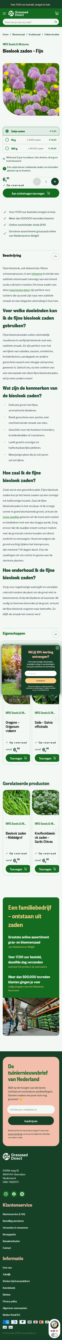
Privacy (34, 690)
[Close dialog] (57, 647)
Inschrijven (40, 680)
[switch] (54, 1335)
